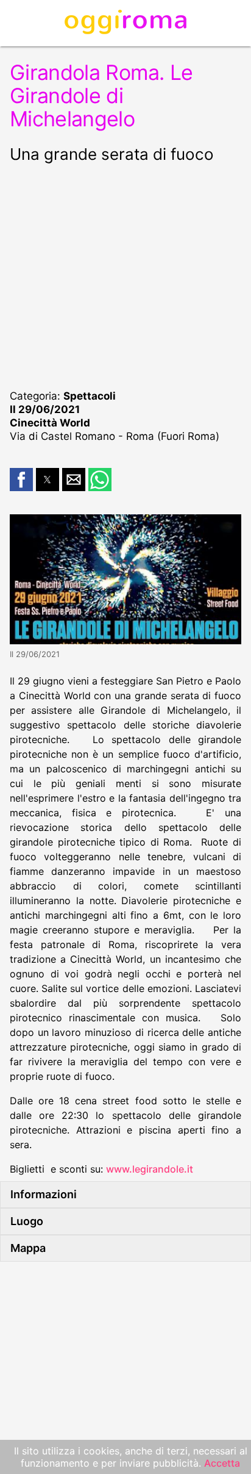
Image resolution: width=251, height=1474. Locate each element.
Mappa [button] (28, 1248)
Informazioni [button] (43, 1194)
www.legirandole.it (149, 1169)
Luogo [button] (26, 1221)
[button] (21, 479)
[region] (125, 274)
